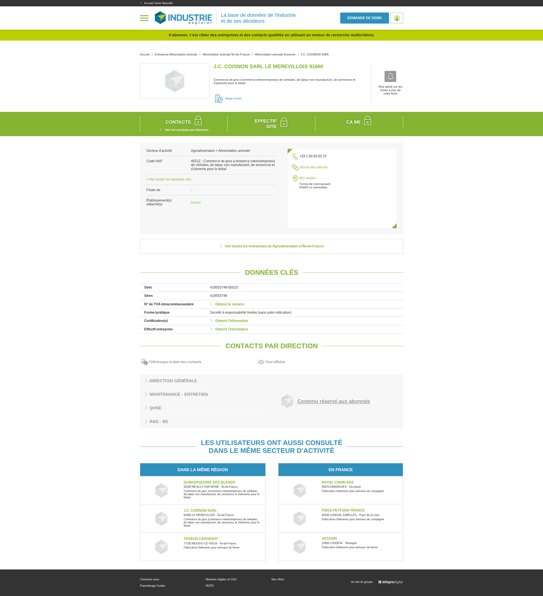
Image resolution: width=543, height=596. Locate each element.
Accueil (145, 54)
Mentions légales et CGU (221, 579)
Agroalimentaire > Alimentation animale (220, 150)
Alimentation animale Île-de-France (226, 54)
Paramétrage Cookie (152, 585)
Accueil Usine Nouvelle (158, 3)
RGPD (210, 585)
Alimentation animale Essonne (275, 54)
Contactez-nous (149, 579)
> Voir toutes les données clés (168, 179)
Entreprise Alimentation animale (176, 54)
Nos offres (278, 579)
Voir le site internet (313, 167)
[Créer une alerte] (390, 76)
